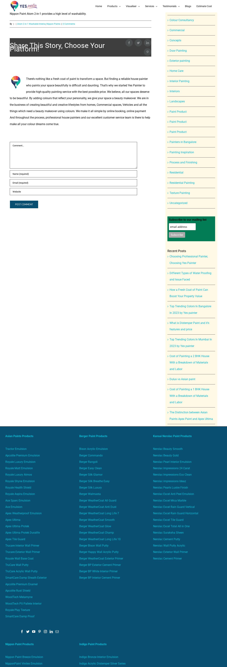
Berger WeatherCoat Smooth (97, 520)
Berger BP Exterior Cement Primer (100, 565)
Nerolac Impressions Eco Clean (172, 474)
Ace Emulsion (13, 507)
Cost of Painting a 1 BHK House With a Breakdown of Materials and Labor (189, 396)
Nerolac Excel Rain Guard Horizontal (175, 513)
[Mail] (57, 631)
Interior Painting (179, 81)
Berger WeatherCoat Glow (95, 526)
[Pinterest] (39, 631)
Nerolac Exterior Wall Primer (170, 552)
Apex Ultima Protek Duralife (22, 532)
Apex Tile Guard (15, 539)
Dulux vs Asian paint (182, 379)
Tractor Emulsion (16, 449)
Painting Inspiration (182, 152)
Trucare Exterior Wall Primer (22, 552)
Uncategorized (178, 203)
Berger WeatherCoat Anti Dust (97, 507)
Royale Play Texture (17, 610)
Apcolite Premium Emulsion (22, 455)
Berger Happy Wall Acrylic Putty (99, 552)
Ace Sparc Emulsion (17, 500)
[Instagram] (45, 631)
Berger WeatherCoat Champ (96, 532)
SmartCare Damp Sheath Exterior (26, 577)
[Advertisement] (113, 39)
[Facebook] (22, 631)
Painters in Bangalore (183, 142)
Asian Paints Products (19, 436)
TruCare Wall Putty (17, 565)
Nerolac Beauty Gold (166, 455)
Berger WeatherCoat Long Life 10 (100, 539)
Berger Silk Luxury (90, 487)
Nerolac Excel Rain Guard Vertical (174, 507)
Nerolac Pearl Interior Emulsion (172, 462)
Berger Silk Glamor (91, 474)
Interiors (175, 91)
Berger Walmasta (90, 494)
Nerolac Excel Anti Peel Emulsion (173, 494)
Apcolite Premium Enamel (21, 584)
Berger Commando (91, 455)
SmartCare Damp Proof (20, 616)
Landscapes (177, 101)
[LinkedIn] (51, 631)
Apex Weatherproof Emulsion (23, 513)
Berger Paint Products (93, 436)
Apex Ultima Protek (17, 526)
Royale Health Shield (18, 487)
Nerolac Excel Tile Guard (168, 520)
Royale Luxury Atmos (18, 474)
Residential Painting (182, 182)
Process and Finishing (183, 162)
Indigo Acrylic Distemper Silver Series (102, 663)
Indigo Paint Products (93, 644)
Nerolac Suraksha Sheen (168, 532)
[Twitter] (27, 631)
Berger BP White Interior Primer (98, 571)
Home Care (176, 71)
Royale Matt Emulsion (19, 468)
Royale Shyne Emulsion (20, 481)
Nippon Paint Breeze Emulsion (24, 657)
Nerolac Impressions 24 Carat (171, 468)
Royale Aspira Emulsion (20, 494)
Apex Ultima (12, 520)
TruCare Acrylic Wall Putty (21, 571)
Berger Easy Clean (90, 468)
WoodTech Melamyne (18, 597)
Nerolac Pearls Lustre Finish (170, 487)
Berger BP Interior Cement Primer (99, 577)
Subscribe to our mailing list (187, 219)
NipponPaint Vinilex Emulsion (23, 663)
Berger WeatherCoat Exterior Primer (101, 558)
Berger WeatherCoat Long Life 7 (99, 513)
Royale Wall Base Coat (19, 558)
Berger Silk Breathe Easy (94, 481)
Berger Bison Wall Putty (94, 545)
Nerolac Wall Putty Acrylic (169, 545)
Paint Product (178, 111)
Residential (176, 172)
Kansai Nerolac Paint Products (172, 436)
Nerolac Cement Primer (167, 558)
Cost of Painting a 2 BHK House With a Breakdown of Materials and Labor (189, 362)
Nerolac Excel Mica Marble (169, 500)
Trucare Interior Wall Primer (22, 545)
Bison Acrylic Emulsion (93, 449)
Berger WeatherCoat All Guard (97, 500)
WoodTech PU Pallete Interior (23, 603)
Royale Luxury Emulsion (20, 462)
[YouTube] (33, 631)
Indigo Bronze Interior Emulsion (98, 657)
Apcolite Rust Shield (17, 590)
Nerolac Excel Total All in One (171, 526)
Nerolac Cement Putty (166, 539)
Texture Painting (180, 193)
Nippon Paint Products (19, 644)
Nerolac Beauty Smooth (168, 449)
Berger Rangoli (88, 462)
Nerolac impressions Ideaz (169, 481)
